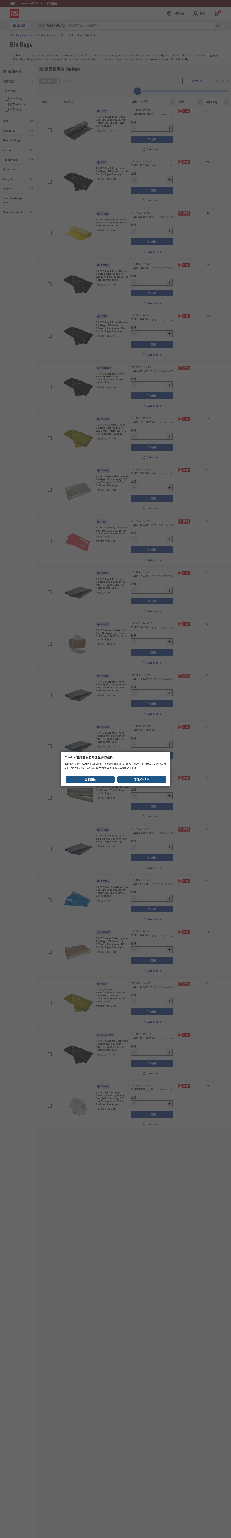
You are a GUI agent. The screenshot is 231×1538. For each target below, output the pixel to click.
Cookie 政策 (112, 767)
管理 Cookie (141, 779)
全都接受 (90, 779)
